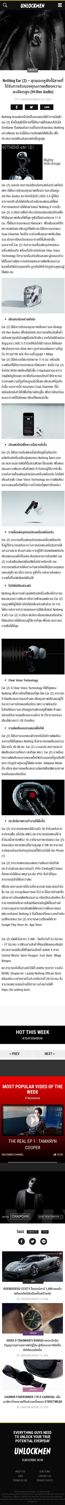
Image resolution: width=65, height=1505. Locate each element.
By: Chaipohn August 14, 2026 (32, 1299)
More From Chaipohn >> (50, 1217)
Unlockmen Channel (13, 1154)
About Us (20, 1471)
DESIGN (33, 1333)
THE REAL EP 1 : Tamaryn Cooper (32, 1144)
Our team (45, 1471)
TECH (44, 1231)
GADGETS (32, 1231)
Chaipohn (20, 1216)
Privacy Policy (45, 1480)
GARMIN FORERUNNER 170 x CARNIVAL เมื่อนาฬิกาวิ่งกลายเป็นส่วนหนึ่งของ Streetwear (32, 1399)
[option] (32, 35)
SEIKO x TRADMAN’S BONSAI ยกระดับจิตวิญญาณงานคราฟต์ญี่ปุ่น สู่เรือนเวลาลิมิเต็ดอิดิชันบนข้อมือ (32, 1345)
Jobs (20, 1476)
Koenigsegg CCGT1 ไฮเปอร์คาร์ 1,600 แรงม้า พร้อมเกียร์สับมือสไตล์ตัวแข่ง (32, 1291)
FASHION (33, 1389)
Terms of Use (20, 1480)
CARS (33, 1281)
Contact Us (44, 1476)
